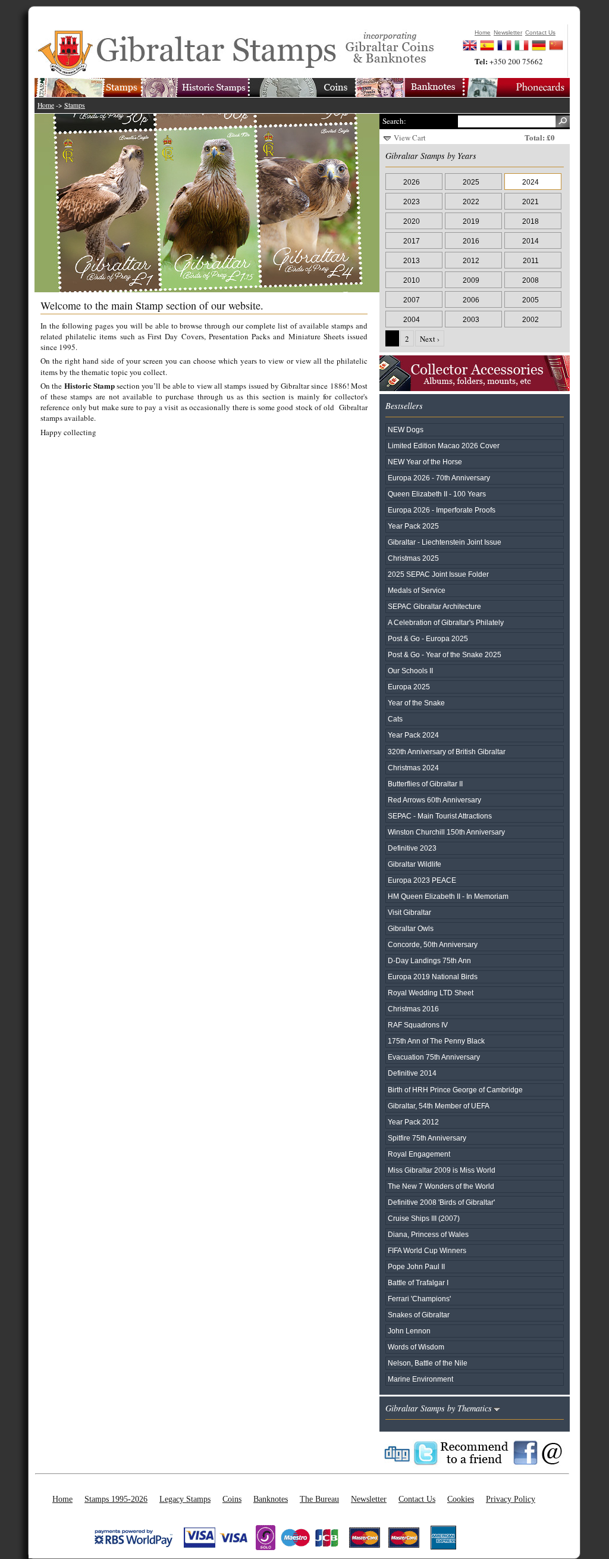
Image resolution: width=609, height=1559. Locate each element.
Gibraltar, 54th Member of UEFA (438, 1106)
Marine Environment (420, 1379)
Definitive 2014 (412, 1073)
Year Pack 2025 (413, 526)
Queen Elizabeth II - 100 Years (437, 494)
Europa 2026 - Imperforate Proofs (441, 510)
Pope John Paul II (416, 1266)
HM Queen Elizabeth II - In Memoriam (448, 896)
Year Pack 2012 (413, 1122)
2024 (530, 182)
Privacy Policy (510, 1499)
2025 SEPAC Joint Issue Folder (438, 574)
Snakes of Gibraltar (419, 1315)
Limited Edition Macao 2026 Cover (444, 445)
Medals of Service (416, 590)
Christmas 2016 (413, 1009)
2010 (411, 280)
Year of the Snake (416, 703)
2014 (530, 241)
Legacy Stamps (185, 1499)
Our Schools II (410, 670)
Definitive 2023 (412, 848)
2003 (471, 319)
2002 (530, 319)
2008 (530, 280)
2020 (411, 221)
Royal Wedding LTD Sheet (430, 992)
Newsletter (369, 1499)
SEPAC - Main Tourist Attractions (440, 816)
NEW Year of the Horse (425, 461)
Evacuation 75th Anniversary (434, 1057)
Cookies (460, 1499)
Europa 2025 (409, 687)
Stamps (74, 105)
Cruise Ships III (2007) (424, 1218)
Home (45, 105)
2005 (530, 300)
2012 (471, 260)
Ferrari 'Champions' (419, 1298)
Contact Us (416, 1499)
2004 (411, 319)
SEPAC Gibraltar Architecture (434, 606)
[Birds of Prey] (212, 203)
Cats (395, 719)
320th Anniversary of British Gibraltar (447, 751)
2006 (471, 300)
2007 (411, 300)
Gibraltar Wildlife (414, 864)
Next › (430, 338)
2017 (411, 241)
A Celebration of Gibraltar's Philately (446, 622)
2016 (471, 241)
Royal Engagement (419, 1154)
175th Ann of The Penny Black (436, 1041)
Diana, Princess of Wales (428, 1234)
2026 (411, 182)
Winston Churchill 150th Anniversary (446, 832)
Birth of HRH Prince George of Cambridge (455, 1090)
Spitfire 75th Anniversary (427, 1138)
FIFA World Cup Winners (427, 1250)
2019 (471, 221)
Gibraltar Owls (411, 928)
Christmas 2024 (413, 767)
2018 (530, 221)
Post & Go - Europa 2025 (428, 638)
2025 (471, 182)
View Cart (410, 137)
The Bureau (319, 1499)
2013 (411, 260)
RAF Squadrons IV (418, 1025)
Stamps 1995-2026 (115, 1499)
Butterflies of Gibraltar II (425, 784)
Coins (231, 1499)
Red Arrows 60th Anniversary (434, 800)
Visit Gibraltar (409, 912)
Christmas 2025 (413, 558)
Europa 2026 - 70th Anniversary (439, 478)
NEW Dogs (405, 429)
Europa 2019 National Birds (433, 976)
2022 (471, 201)
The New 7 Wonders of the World (441, 1186)
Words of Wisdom (416, 1347)
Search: (394, 120)
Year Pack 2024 (413, 735)
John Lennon (409, 1331)
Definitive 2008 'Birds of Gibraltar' (441, 1202)
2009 (471, 280)
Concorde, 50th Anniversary (433, 944)
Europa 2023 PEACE (422, 880)
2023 (411, 201)
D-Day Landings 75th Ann (429, 960)
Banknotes (270, 1499)
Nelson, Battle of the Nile (427, 1363)
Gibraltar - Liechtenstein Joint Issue (444, 542)
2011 (531, 260)
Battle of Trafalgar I (418, 1282)
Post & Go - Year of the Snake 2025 (444, 654)
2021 (530, 201)
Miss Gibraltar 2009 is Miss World (441, 1170)
